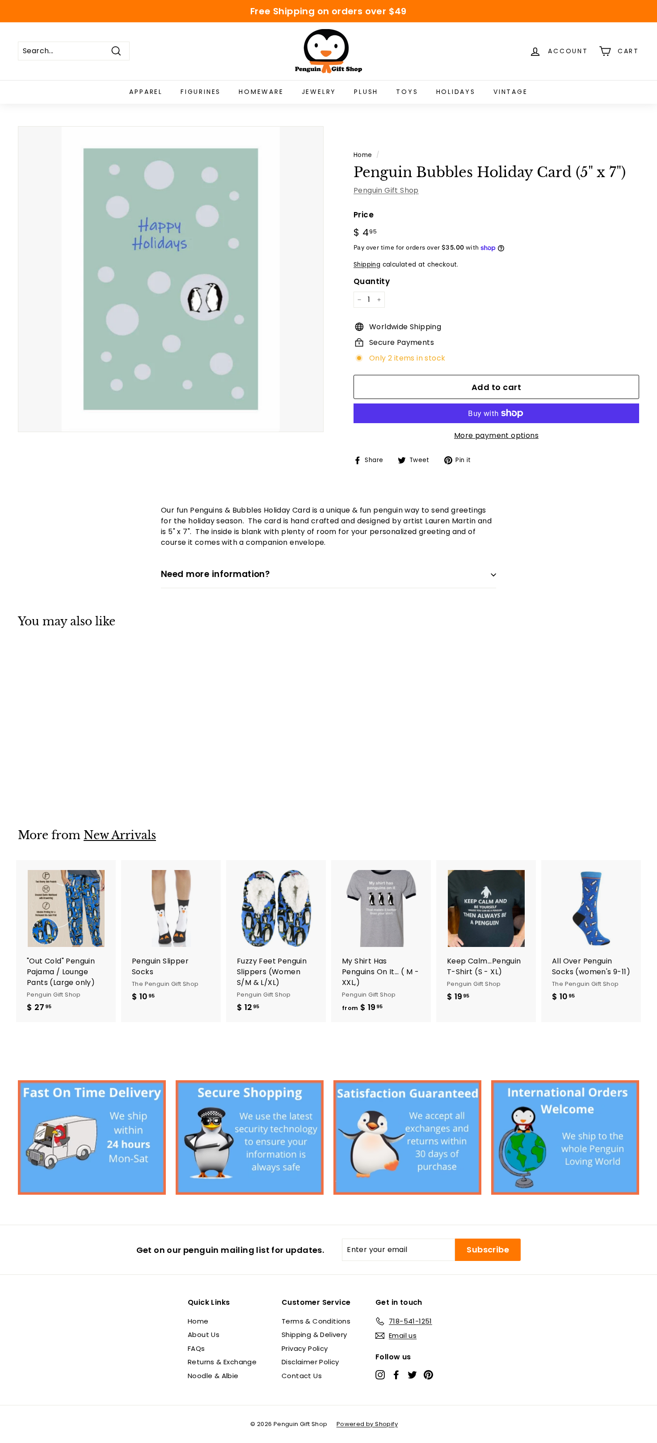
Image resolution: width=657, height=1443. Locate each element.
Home (363, 155)
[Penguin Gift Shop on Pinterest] (428, 1374)
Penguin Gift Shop (386, 190)
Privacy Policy (305, 1348)
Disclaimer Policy (310, 1362)
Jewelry (319, 91)
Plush (366, 91)
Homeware (261, 91)
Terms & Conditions (316, 1321)
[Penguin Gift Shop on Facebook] (396, 1374)
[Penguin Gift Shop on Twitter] (412, 1374)
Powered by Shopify (367, 1424)
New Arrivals (120, 835)
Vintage (510, 91)
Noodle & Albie (213, 1375)
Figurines (201, 91)
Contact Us (302, 1375)
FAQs (196, 1348)
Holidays (456, 91)
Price (364, 214)
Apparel (146, 91)
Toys (407, 91)
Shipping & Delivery (314, 1334)
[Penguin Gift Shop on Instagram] (380, 1374)
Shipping (367, 264)
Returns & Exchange (222, 1362)
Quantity (372, 281)
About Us (203, 1334)
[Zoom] (170, 279)
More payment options (496, 435)
